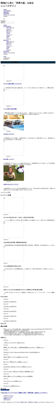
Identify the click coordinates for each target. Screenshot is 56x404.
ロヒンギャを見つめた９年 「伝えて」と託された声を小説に (19, 217)
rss (4, 18)
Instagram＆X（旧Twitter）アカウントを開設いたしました (18, 366)
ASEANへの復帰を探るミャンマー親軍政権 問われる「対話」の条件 (21, 331)
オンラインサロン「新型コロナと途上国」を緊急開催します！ (19, 371)
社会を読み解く (7, 10)
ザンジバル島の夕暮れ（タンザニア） (13, 83)
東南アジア (9, 30)
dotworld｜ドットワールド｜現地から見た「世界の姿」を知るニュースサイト (26, 402)
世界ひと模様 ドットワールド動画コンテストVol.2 (16, 357)
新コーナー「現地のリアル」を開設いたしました (16, 362)
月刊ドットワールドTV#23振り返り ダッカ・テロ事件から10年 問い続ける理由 (23, 289)
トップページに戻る (5, 192)
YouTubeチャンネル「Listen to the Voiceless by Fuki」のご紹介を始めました (22, 352)
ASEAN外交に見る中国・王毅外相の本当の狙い (15, 242)
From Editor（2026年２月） (10, 306)
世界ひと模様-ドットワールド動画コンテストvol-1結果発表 (18, 376)
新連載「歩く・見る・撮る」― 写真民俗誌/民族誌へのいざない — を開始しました (24, 347)
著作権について (7, 398)
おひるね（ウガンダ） (9, 134)
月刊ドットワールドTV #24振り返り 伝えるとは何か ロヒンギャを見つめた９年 (24, 329)
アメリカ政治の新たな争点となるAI (12, 266)
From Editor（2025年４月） (10, 321)
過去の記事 (3, 323)
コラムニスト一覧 (8, 397)
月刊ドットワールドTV (9, 15)
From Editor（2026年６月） (10, 301)
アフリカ (8, 38)
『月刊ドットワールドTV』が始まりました (14, 342)
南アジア (8, 32)
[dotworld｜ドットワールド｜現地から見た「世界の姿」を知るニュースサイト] (24, 392)
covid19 (5, 16)
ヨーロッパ (9, 34)
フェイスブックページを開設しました (13, 381)
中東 (7, 37)
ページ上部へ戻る (5, 389)
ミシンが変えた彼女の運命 (10, 108)
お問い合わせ (7, 399)
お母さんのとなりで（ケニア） (11, 184)
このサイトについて (8, 395)
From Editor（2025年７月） (10, 316)
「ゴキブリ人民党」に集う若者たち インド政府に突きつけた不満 (20, 334)
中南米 (8, 36)
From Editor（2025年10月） (10, 311)
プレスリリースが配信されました (12, 386)
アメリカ (8, 29)
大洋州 (8, 33)
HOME (5, 9)
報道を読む (6, 12)
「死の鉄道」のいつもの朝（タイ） (12, 330)
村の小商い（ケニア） (9, 159)
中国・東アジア (10, 27)
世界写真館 (6, 13)
